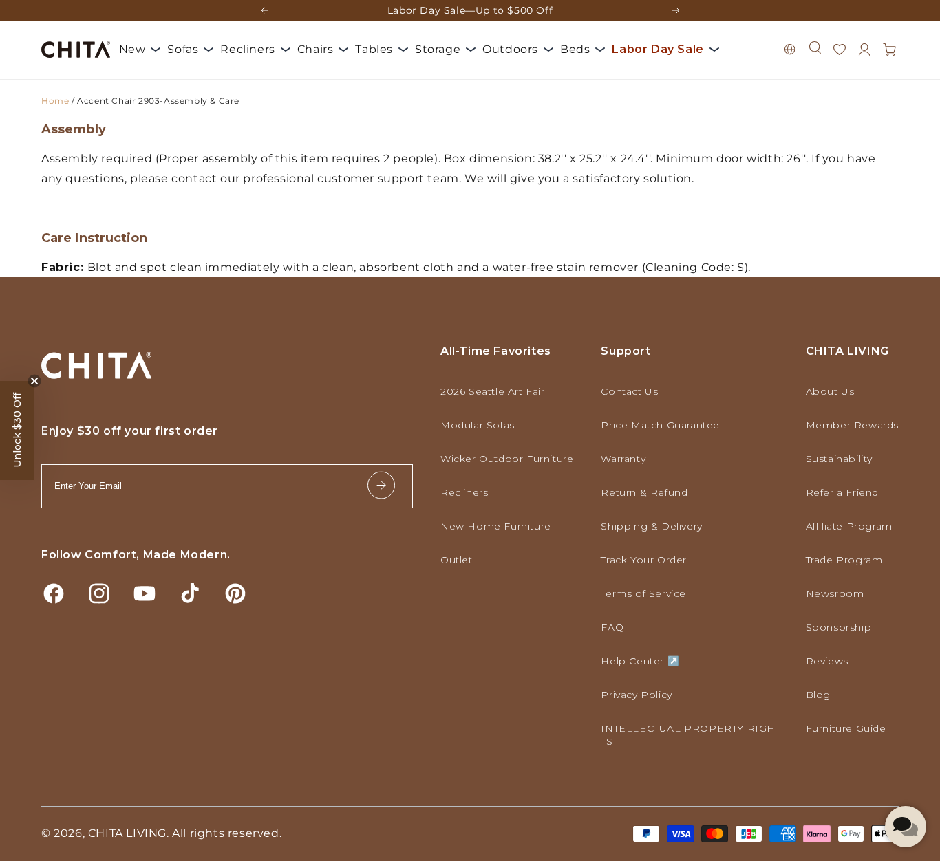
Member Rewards (852, 425)
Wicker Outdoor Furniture (506, 459)
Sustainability (839, 459)
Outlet (456, 560)
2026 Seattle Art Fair (492, 391)
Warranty (623, 459)
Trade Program (844, 560)
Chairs (315, 49)
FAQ (612, 627)
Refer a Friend (842, 492)
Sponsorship (839, 627)
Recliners (247, 49)
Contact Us (629, 391)
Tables (374, 49)
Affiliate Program (849, 526)
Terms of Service (643, 593)
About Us (830, 391)
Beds (575, 49)
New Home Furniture (495, 526)
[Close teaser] (34, 381)
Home (55, 101)
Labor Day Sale (657, 49)
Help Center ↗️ (640, 661)
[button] (814, 47)
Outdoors (510, 49)
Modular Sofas (477, 425)
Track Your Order (644, 560)
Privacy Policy (636, 694)
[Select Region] (790, 49)
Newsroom (835, 593)
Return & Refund (644, 492)
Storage (437, 49)
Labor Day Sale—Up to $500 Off (470, 10)
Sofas (182, 49)
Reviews (827, 661)
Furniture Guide (846, 728)
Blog (818, 694)
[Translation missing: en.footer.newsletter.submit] (381, 486)
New (132, 49)
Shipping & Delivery (651, 526)
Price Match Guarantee (660, 425)
